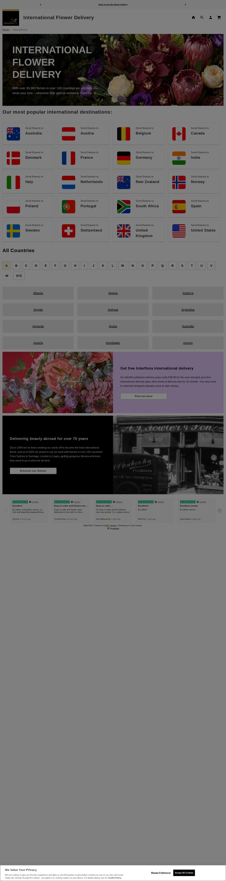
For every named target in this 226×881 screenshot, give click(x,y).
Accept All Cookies (184, 873)
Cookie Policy (114, 878)
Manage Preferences (161, 873)
